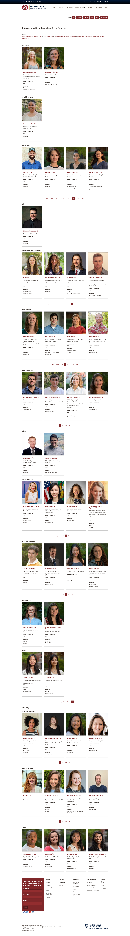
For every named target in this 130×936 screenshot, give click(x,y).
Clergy (40, 36)
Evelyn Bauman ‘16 (29, 72)
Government (73, 36)
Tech (30, 38)
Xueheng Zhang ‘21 (95, 172)
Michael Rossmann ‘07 (30, 231)
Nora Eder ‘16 (49, 854)
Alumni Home (104, 17)
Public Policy (25, 38)
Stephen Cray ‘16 (28, 458)
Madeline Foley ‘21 (51, 72)
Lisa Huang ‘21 (72, 854)
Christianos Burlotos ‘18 (31, 397)
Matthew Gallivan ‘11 (52, 568)
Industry (86, 17)
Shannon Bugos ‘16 (51, 795)
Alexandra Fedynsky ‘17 (53, 738)
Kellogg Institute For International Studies (32, 927)
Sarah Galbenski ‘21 (29, 336)
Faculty (74, 889)
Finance (67, 36)
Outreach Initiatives (50, 888)
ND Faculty (89, 882)
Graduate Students (77, 892)
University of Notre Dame (36, 925)
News (102, 885)
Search (106, 8)
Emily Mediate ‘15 (73, 506)
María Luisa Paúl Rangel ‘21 (53, 628)
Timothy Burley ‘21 (29, 854)
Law (91, 36)
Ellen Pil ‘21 (27, 277)
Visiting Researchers (91, 885)
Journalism (87, 36)
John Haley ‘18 (50, 336)
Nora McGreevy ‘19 (29, 627)
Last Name (26, 894)
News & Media (98, 7)
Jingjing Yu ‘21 (50, 172)
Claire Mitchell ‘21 (95, 568)
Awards (47, 890)
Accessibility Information (28, 930)
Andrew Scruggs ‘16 (95, 277)
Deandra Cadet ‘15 (29, 738)
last (83, 198)
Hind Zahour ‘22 (72, 172)
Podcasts (103, 888)
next (79, 198)
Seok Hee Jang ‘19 (73, 568)
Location (79, 17)
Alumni (61, 885)
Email (25, 900)
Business (36, 36)
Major (92, 17)
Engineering (62, 36)
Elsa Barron (27, 795)
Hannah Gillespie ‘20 (74, 397)
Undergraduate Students (76, 895)
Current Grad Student (48, 36)
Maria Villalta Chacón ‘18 (97, 854)
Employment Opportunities (49, 894)
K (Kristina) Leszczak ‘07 (31, 506)
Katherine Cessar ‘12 (74, 795)
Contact (48, 885)
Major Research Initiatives (76, 883)
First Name (26, 888)
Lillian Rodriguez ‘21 (96, 397)
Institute (48, 882)
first (47, 198)
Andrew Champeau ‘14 (52, 397)
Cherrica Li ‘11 (50, 506)
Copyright (24, 925)
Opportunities (79, 7)
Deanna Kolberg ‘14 (95, 738)
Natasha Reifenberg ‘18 (53, 277)
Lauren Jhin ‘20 (72, 738)
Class (97, 17)
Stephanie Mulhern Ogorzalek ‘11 (95, 507)
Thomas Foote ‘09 (29, 568)
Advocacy (24, 36)
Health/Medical (80, 36)
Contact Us (40, 928)
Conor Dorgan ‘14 (51, 458)
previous (52, 198)
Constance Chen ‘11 (29, 124)
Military (95, 36)
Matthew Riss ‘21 (72, 277)
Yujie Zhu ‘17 (49, 677)
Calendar (89, 7)
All (73, 17)
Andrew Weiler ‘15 (29, 172)
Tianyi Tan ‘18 (28, 677)
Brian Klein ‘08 (94, 336)
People (61, 7)
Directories (62, 882)
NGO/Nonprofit (100, 36)
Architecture (30, 36)
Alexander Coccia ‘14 (96, 795)
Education (56, 36)
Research (69, 7)
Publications (76, 886)
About (54, 7)
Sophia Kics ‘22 (72, 336)
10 (77, 304)
